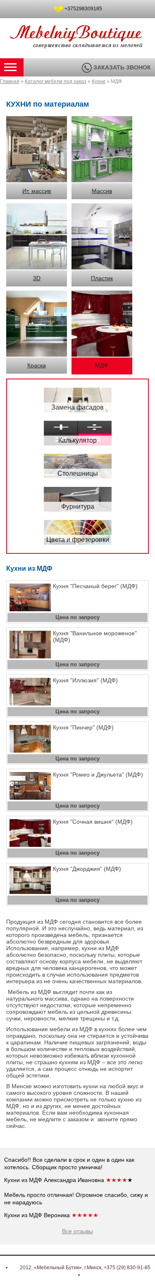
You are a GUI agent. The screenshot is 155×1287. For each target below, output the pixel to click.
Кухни (98, 81)
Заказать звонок (121, 67)
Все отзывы (77, 1231)
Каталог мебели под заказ (55, 81)
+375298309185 (83, 9)
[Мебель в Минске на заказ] (78, 43)
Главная (9, 81)
